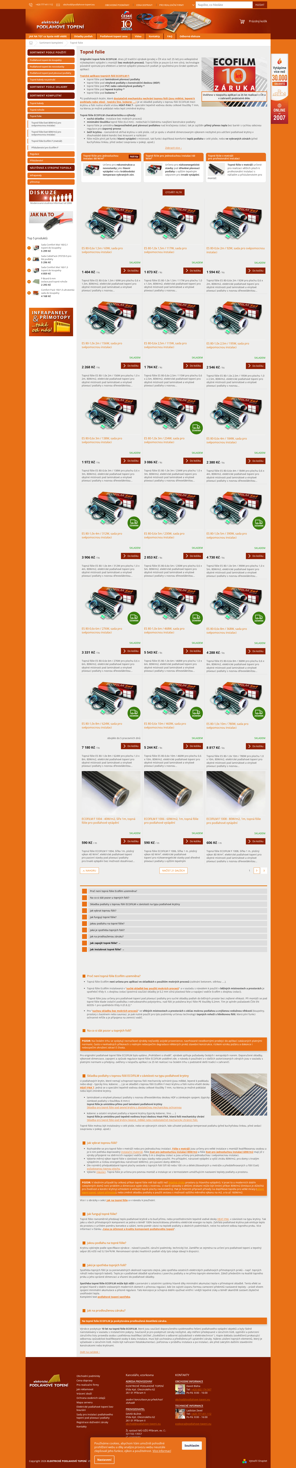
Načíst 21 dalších (173, 870)
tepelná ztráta (176, 1182)
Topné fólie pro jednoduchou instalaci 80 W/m (101, 157)
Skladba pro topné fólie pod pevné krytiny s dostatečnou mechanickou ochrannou (134, 1107)
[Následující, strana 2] (257, 871)
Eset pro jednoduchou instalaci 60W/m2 (229, 1152)
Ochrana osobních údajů (91, 1398)
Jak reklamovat (85, 1389)
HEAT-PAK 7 (87, 1087)
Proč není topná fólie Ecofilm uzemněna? (113, 891)
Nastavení (104, 1460)
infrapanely (36, 175)
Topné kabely (37, 103)
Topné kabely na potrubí (42, 79)
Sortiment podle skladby (49, 86)
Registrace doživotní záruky (92, 1422)
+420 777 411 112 (201, 1413)
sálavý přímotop (106, 1192)
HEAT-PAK (223, 1219)
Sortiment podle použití (48, 52)
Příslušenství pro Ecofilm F (44, 147)
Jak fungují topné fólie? (103, 917)
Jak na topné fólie (117, 1200)
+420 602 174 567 (201, 1389)
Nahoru (91, 870)
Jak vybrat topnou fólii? (103, 910)
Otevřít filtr (173, 192)
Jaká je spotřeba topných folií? (107, 930)
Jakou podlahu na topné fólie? (107, 923)
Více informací (162, 1451)
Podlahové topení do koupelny (46, 60)
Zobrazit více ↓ (173, 147)
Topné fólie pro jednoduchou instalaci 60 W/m (170, 157)
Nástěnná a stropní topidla (50, 167)
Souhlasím (192, 1445)
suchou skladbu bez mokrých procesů (115, 1010)
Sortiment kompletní (46, 95)
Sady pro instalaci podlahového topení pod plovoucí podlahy (95, 1416)
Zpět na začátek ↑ (90, 1352)
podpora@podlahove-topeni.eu (193, 1423)
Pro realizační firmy (171, 5)
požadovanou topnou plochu (103, 1168)
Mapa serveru (85, 1402)
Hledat (259, 4)
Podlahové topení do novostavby (47, 66)
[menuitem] (48, 36)
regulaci (101, 1172)
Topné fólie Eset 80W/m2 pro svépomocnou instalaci (46, 124)
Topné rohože (37, 109)
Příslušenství (36, 160)
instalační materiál (132, 1152)
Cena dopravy (144, 5)
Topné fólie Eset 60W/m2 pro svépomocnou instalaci (46, 133)
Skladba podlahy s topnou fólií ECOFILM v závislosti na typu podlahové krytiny (135, 904)
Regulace (34, 153)
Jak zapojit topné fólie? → (105, 943)
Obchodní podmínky (117, 5)
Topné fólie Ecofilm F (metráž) (46, 140)
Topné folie (35, 116)
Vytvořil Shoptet (258, 1460)
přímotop (35, 181)
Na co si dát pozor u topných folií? (109, 897)
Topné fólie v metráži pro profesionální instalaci (224, 157)
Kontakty (82, 1426)
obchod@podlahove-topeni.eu (143, 1423)
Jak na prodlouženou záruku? (107, 936)
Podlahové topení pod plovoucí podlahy (50, 73)
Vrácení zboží (84, 1393)
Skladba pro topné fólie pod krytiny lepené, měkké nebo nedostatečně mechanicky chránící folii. (142, 1120)
